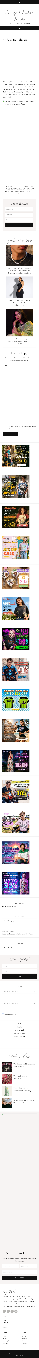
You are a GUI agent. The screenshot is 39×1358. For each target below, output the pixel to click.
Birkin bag (8, 188)
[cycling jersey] (15, 802)
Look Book (6, 35)
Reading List (7, 1341)
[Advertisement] (19, 62)
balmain (31, 186)
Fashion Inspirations (25, 34)
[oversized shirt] (15, 467)
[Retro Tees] (15, 528)
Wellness (6, 1343)
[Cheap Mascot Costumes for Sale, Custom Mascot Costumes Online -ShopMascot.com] (9, 1014)
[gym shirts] (15, 741)
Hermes (17, 191)
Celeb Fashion (7, 34)
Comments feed (19, 1033)
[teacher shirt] (15, 558)
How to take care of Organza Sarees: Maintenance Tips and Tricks (19, 341)
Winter (5, 1327)
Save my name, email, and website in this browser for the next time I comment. (19, 428)
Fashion (15, 34)
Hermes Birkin (25, 191)
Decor (5, 1338)
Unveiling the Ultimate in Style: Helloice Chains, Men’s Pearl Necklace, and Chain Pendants (19, 270)
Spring (5, 1320)
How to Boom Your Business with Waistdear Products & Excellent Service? (19, 302)
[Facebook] (4, 1311)
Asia (23, 1341)
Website (6, 416)
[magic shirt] (15, 772)
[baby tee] (15, 711)
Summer (5, 1322)
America (25, 1338)
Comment (6, 365)
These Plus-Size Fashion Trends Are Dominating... (22, 1089)
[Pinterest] (12, 1311)
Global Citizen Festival (14, 189)
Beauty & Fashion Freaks (19, 16)
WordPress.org (19, 1036)
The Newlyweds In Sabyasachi (20, 1077)
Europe (24, 1343)
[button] (19, 2)
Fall (4, 1325)
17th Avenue (20, 1355)
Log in (19, 1027)
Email (5, 405)
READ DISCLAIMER (9, 907)
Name (5, 394)
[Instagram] (16, 1311)
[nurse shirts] (15, 589)
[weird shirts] (15, 650)
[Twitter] (8, 1311)
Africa (24, 1336)
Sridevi (21, 193)
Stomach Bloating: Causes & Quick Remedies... (23, 1101)
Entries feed (19, 1030)
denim (25, 188)
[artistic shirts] (15, 894)
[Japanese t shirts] (15, 497)
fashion (31, 188)
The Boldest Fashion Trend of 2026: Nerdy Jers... (24, 1065)
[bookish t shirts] (15, 619)
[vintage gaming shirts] (15, 680)
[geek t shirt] (15, 863)
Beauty (5, 1336)
